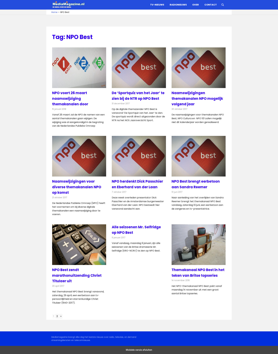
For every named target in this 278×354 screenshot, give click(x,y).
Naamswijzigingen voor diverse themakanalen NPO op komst (76, 187)
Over (195, 4)
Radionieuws (178, 4)
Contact (210, 4)
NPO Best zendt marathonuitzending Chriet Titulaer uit (76, 275)
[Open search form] (223, 4)
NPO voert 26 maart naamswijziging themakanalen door (70, 98)
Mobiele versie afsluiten (139, 349)
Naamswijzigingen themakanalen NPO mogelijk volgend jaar (197, 98)
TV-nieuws (157, 4)
